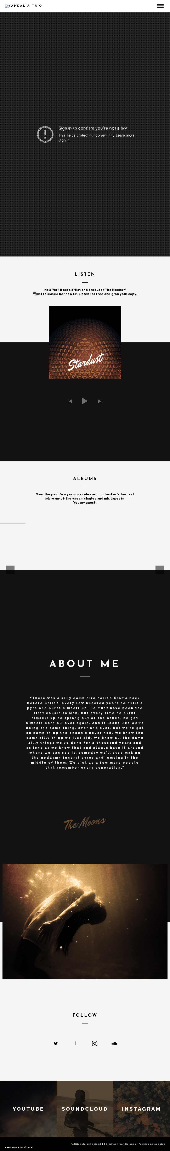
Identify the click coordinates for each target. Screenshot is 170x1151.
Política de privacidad (86, 1144)
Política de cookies (151, 1144)
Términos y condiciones (120, 1144)
